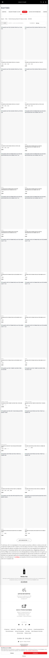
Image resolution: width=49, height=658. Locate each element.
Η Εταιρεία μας (6, 629)
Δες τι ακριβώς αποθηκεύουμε (32, 650)
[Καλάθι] (45, 2)
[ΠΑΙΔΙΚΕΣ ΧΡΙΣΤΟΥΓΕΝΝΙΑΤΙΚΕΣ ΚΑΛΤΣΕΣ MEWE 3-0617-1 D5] (36, 255)
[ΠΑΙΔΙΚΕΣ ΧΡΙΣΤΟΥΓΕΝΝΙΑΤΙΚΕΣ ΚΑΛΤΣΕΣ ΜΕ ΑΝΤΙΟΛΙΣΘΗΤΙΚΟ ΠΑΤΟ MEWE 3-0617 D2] (12, 212)
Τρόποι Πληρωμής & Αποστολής (36, 631)
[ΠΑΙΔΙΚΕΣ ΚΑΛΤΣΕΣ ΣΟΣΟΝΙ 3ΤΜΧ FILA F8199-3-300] (36, 84)
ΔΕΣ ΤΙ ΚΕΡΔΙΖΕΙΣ (24, 581)
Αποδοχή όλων (35, 653)
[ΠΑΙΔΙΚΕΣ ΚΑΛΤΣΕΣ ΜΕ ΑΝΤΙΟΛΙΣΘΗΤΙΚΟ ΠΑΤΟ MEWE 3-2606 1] (36, 511)
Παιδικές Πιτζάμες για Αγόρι (14, 11)
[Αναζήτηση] (41, 2)
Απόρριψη (12, 653)
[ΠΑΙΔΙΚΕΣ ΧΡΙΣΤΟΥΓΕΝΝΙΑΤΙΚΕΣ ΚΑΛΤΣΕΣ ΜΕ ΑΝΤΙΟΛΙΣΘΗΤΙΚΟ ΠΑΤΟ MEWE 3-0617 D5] (36, 126)
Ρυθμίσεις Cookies (28, 633)
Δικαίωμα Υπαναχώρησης (19, 631)
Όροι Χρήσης (27, 631)
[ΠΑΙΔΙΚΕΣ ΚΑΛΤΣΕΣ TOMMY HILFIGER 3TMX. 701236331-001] (36, 383)
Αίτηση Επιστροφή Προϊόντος (39, 629)
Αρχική (2, 18)
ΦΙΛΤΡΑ (5, 23)
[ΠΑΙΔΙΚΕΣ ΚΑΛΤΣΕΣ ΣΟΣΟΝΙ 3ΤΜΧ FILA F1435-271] (36, 43)
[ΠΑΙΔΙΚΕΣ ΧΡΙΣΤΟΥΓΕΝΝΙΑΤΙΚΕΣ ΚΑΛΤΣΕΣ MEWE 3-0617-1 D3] (36, 298)
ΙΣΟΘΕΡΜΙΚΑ (45, 11)
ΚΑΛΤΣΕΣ (24, 11)
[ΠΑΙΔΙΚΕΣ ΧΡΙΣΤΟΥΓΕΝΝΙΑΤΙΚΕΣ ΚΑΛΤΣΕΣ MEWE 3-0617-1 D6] (12, 255)
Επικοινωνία (30, 629)
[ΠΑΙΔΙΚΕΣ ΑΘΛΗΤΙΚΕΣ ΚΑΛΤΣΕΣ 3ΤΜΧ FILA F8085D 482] (12, 469)
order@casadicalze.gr (24, 644)
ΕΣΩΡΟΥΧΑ (4, 11)
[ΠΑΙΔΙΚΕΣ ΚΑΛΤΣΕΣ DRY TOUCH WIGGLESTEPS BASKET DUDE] (12, 426)
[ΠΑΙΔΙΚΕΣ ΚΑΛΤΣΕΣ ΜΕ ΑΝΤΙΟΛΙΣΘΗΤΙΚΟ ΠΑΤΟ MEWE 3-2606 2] (12, 511)
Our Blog (24, 629)
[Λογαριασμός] (43, 2)
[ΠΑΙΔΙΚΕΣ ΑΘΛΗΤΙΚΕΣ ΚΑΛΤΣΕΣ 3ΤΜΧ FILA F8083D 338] (36, 469)
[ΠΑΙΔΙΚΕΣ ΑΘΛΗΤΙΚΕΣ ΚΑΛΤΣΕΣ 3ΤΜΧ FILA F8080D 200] (36, 426)
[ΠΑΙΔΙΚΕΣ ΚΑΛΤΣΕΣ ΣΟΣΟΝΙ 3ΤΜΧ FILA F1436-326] (12, 43)
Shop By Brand (19, 629)
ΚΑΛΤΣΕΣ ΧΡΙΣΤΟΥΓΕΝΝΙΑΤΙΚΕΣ (35, 11)
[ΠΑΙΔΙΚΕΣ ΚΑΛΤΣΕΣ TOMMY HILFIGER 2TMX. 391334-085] (12, 383)
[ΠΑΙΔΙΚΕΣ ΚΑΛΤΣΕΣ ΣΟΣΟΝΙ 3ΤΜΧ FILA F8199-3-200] (12, 126)
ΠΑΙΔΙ (6, 18)
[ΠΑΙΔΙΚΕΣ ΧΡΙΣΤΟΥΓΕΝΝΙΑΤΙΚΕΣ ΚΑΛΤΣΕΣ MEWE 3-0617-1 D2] (12, 341)
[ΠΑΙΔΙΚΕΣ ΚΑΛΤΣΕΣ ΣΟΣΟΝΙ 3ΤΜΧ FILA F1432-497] (12, 84)
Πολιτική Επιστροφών (10, 631)
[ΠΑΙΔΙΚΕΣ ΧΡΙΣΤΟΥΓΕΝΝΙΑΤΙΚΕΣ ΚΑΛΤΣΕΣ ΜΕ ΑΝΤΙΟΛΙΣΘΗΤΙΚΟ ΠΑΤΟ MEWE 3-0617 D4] (12, 169)
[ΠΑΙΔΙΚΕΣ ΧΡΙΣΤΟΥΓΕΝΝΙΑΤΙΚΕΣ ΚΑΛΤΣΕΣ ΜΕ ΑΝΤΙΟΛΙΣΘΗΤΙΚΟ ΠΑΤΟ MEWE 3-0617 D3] (36, 169)
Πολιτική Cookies (20, 633)
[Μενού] (2, 2)
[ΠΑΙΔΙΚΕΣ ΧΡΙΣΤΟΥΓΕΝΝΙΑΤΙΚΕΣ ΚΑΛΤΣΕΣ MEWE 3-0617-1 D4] (12, 298)
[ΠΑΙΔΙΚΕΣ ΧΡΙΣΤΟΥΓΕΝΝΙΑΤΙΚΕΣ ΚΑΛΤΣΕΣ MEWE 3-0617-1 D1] (36, 341)
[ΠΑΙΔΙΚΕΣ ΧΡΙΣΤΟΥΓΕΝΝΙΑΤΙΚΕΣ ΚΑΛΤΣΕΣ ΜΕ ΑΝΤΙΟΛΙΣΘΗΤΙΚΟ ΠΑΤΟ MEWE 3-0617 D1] (36, 212)
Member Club (13, 629)
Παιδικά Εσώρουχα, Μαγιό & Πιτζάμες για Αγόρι (18, 18)
